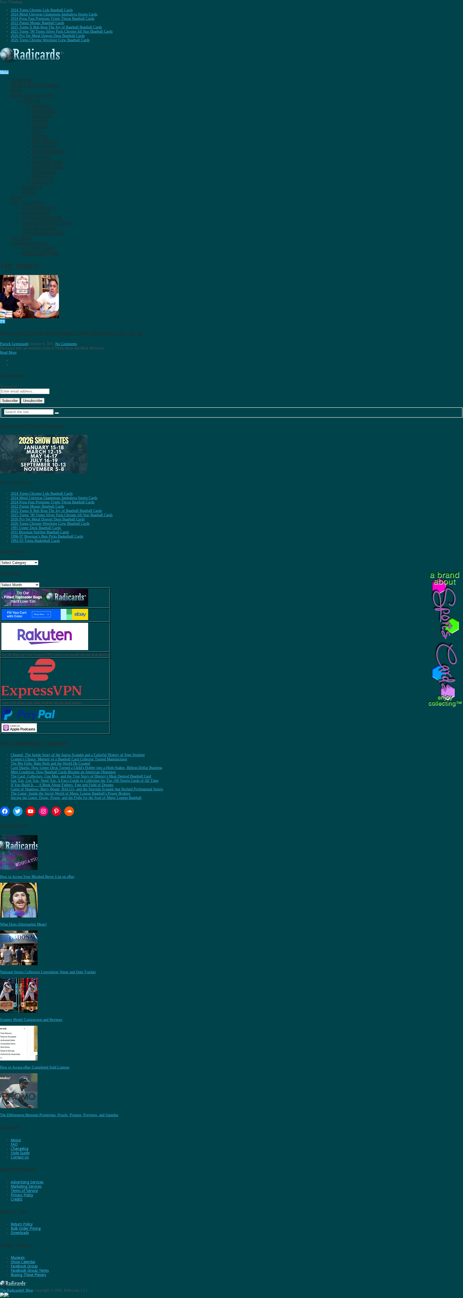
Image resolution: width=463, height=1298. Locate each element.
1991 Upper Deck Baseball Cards (36, 528)
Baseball (42, 106)
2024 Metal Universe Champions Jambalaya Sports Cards (54, 14)
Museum (18, 1257)
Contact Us (20, 1157)
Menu (4, 72)
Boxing (39, 126)
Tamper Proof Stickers (46, 223)
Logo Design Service (43, 233)
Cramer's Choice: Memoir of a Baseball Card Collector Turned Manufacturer (69, 759)
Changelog (19, 1148)
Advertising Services (27, 1182)
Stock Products (39, 207)
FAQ (14, 1144)
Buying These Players (28, 1275)
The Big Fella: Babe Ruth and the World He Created (50, 763)
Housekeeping (47, 162)
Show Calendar (23, 1262)
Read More (8, 352)
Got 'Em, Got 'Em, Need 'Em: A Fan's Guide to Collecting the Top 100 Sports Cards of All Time (84, 781)
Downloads (20, 1233)
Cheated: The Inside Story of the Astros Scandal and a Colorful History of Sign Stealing (78, 755)
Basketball (44, 111)
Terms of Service (24, 1190)
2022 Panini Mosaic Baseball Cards (37, 23)
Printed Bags (35, 213)
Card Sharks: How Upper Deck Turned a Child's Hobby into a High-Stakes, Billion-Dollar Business (86, 768)
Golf (37, 131)
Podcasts (31, 187)
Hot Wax (41, 157)
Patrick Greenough (14, 344)
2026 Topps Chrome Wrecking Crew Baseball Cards (50, 40)
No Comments (66, 344)
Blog (32, 93)
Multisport (45, 141)
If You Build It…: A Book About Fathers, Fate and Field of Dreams (62, 785)
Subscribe (35, 83)
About (16, 1140)
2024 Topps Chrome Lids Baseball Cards (42, 10)
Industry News (48, 167)
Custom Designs (39, 228)
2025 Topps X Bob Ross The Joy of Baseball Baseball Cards (56, 27)
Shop (27, 200)
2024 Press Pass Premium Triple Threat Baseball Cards (52, 19)
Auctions (29, 241)
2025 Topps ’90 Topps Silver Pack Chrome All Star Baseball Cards (62, 31)
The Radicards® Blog (16, 1290)
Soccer (39, 136)
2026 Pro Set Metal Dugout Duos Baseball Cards (48, 36)
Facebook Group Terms (30, 1270)
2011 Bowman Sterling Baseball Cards (40, 532)
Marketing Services (26, 1186)
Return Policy (22, 1224)
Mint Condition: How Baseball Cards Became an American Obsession (63, 772)
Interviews (44, 172)
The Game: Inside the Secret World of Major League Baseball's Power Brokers (70, 793)
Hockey (40, 121)
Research (42, 182)
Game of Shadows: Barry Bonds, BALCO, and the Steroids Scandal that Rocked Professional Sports (87, 789)
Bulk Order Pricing (26, 1228)
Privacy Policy (22, 1195)
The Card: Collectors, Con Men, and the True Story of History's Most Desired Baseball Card (81, 776)
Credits (16, 1199)
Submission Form (40, 253)
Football (42, 116)
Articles (30, 101)
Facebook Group (24, 1266)
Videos (28, 192)
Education (44, 146)
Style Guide (20, 1153)
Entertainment (49, 151)
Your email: (9, 386)
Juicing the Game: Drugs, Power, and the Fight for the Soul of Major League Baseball (76, 798)
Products (43, 177)
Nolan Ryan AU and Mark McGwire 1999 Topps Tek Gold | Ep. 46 (71, 333)
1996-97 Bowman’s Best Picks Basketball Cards (47, 536)
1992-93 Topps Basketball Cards (35, 541)
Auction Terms (38, 248)
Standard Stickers (41, 218)
